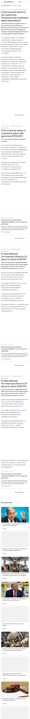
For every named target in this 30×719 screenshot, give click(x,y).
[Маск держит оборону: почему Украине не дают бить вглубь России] (15, 593)
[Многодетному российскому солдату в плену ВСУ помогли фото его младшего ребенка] (15, 568)
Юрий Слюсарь (21, 283)
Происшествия (22, 9)
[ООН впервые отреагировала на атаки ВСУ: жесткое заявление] (15, 518)
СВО (15, 5)
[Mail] (5, 2)
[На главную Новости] (9, 2)
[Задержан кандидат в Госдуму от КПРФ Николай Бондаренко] (15, 693)
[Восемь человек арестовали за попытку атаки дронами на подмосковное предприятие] (15, 643)
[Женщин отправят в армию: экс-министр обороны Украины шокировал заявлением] (15, 543)
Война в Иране (7, 5)
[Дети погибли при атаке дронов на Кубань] (15, 618)
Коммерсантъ (13, 9)
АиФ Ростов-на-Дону (16, 125)
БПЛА (24, 173)
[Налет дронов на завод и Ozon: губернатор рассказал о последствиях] (15, 668)
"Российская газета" (16, 249)
